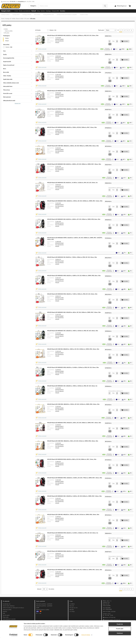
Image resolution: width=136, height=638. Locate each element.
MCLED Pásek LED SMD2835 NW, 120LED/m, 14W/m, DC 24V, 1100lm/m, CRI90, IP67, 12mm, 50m (74, 569)
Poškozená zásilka (7, 609)
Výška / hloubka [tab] (7, 75)
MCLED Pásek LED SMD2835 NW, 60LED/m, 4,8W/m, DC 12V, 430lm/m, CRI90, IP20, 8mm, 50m (73, 219)
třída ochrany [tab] (6, 90)
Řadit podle (101, 30)
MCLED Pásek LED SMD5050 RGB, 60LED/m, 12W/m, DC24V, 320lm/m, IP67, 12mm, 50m (72, 127)
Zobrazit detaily (85, 635)
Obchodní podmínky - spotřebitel (44, 605)
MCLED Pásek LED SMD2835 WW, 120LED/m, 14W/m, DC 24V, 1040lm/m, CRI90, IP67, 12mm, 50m (74, 201)
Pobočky (5, 611)
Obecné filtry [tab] (6, 44)
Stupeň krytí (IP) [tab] (7, 61)
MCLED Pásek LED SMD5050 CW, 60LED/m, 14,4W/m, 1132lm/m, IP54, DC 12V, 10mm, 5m (72, 182)
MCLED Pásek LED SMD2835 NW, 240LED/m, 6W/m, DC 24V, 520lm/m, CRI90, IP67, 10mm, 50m (74, 312)
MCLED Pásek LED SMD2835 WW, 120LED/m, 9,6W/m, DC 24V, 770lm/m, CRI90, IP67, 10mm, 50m (74, 477)
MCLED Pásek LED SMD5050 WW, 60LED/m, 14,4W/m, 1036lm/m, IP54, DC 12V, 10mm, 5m (72, 533)
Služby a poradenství (24, 11)
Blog (38, 11)
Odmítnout (120, 633)
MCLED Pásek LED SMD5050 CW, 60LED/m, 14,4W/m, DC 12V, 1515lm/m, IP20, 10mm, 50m (72, 90)
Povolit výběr (119, 628)
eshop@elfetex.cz (21, 1)
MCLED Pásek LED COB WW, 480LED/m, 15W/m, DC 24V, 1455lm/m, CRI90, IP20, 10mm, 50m (73, 404)
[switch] (45, 635)
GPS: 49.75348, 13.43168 (109, 611)
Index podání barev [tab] (7, 86)
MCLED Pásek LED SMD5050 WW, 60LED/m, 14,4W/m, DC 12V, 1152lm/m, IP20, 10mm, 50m (73, 54)
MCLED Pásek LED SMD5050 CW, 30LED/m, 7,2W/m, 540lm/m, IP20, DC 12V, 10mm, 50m (72, 257)
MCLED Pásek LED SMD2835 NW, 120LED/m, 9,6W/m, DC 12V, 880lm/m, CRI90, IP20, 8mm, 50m (74, 72)
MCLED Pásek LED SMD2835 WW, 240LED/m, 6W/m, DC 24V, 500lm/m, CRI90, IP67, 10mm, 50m (74, 422)
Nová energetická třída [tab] (8, 58)
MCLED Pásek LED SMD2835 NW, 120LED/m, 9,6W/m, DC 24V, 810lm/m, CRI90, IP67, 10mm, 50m (74, 496)
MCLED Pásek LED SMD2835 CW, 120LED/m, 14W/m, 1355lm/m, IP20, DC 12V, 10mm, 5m (72, 386)
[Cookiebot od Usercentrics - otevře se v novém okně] (13, 635)
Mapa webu (6, 617)
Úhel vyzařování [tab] (7, 97)
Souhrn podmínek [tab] (40, 601)
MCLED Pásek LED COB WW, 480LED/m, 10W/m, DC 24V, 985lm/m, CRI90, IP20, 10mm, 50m (73, 145)
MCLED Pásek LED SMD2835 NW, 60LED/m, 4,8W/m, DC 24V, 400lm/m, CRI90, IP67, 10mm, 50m (74, 164)
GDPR (37, 607)
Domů (3, 18)
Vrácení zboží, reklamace (8, 605)
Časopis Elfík (55, 11)
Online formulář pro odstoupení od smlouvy (13, 607)
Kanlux (7, 38)
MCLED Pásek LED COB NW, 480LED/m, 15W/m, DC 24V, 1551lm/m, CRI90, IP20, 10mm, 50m (73, 514)
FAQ (4, 613)
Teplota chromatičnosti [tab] (8, 65)
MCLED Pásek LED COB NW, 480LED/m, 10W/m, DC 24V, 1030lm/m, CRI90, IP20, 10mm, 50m (73, 349)
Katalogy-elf (8, 18)
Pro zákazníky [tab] (6, 601)
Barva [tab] (4, 68)
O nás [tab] (71, 601)
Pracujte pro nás (73, 607)
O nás (16, 11)
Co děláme (72, 604)
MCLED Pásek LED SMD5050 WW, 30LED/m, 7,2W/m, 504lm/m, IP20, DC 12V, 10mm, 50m (72, 294)
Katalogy (48, 11)
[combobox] (70, 6)
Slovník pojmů (6, 615)
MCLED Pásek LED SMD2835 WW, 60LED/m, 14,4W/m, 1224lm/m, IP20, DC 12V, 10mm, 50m (73, 367)
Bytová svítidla (20, 18)
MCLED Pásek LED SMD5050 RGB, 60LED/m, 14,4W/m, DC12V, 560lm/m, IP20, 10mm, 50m (72, 109)
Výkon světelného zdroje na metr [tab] (11, 82)
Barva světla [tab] (6, 72)
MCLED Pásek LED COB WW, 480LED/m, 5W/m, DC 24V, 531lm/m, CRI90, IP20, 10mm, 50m (72, 441)
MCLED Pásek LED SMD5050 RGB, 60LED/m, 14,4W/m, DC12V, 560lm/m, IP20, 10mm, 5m (72, 551)
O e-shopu (72, 611)
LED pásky (27, 18)
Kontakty (62, 11)
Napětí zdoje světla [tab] (7, 79)
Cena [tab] (4, 51)
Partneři (33, 11)
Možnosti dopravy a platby (42, 609)
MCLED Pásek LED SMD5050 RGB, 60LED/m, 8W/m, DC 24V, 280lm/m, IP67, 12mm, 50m (71, 459)
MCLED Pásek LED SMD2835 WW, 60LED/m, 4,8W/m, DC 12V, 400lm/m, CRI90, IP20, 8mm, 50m (74, 275)
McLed (7, 40)
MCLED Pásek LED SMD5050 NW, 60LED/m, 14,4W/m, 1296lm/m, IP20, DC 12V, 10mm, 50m (72, 35)
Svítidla (14, 18)
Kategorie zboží (5, 11)
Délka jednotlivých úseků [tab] (9, 100)
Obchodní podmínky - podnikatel (44, 604)
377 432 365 (12, 1)
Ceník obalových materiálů (9, 619)
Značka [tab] (5, 54)
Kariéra (43, 11)
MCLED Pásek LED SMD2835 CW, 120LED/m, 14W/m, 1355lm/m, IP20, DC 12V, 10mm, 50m (72, 330)
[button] (41, 49)
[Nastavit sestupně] (118, 30)
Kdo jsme (72, 605)
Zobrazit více (17, 103)
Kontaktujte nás (6, 604)
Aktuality (72, 609)
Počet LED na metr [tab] (7, 93)
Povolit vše (120, 624)
